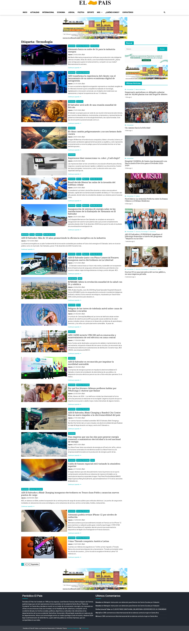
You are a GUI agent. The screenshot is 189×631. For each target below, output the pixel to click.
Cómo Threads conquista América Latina (88, 541)
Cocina (79, 179)
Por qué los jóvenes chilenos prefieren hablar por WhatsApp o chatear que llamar (92, 389)
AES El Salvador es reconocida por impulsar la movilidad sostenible (91, 363)
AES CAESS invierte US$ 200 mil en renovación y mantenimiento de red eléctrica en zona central (92, 336)
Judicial (71, 12)
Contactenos (127, 12)
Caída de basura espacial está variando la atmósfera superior (94, 465)
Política (81, 12)
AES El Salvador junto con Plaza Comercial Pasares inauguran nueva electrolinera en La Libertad (93, 258)
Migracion (86, 179)
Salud (80, 278)
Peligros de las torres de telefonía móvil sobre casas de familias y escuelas (95, 309)
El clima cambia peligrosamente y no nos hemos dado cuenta (95, 132)
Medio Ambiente (140, 89)
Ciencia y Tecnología (83, 46)
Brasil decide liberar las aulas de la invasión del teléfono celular (91, 183)
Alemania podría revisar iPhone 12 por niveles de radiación (92, 515)
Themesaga (85, 628)
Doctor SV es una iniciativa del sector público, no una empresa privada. (145, 273)
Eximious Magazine (73, 628)
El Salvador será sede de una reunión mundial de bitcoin (92, 106)
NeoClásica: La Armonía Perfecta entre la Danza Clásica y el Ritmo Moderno (146, 199)
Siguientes (35, 564)
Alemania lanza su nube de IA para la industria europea (91, 50)
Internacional (48, 12)
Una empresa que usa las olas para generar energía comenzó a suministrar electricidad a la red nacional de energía (94, 439)
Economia (61, 12)
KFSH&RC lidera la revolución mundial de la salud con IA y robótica (95, 283)
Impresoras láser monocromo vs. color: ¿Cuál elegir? (94, 158)
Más (98, 12)
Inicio (25, 12)
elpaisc (70, 54)
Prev (64, 28)
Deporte (90, 12)
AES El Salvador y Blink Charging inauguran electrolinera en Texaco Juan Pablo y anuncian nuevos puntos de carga (70, 493)
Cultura (138, 196)
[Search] (164, 12)
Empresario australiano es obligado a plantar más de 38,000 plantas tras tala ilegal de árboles (146, 93)
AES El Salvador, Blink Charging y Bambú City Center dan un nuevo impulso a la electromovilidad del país (94, 413)
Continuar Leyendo (74, 67)
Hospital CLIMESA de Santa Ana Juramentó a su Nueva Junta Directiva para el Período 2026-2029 (146, 163)
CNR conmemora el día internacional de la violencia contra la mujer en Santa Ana (131, 613)
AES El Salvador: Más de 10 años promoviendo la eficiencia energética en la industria (63, 237)
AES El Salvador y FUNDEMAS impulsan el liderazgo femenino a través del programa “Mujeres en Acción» (143, 236)
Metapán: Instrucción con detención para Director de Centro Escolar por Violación (131, 602)
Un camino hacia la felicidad (137, 127)
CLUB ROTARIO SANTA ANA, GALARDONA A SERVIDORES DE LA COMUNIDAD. (140, 609)
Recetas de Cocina (96, 179)
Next (124, 28)
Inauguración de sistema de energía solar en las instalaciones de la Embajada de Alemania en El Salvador (92, 211)
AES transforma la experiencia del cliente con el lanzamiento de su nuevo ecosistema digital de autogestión (92, 78)
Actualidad (34, 12)
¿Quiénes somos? (112, 12)
